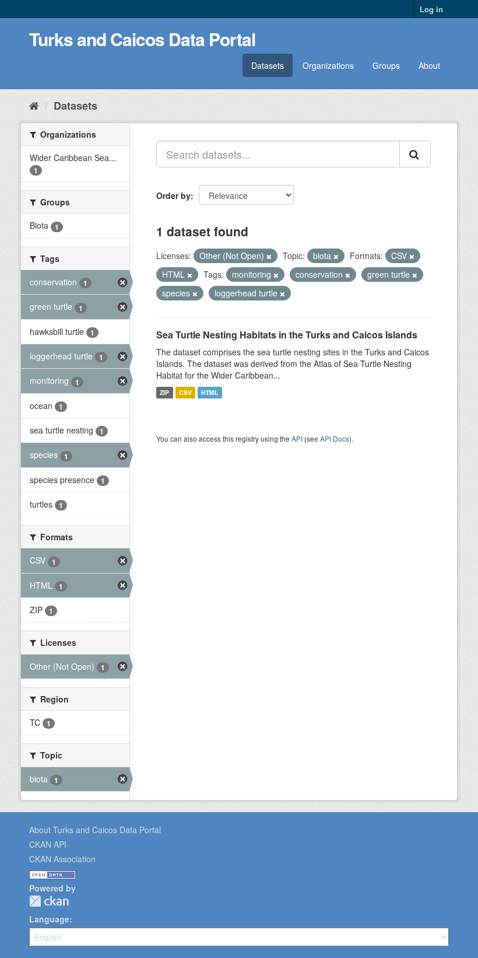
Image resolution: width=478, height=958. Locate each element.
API (297, 438)
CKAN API (47, 844)
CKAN (49, 901)
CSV (185, 392)
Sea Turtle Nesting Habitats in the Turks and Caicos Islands (286, 334)
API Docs (334, 438)
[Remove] (269, 256)
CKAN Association (62, 859)
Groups (386, 65)
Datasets (267, 65)
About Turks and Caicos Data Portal (95, 829)
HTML (209, 392)
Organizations (328, 65)
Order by (173, 195)
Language (49, 919)
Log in (431, 9)
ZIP (164, 392)
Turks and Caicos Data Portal (142, 38)
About (429, 65)
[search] (415, 154)
